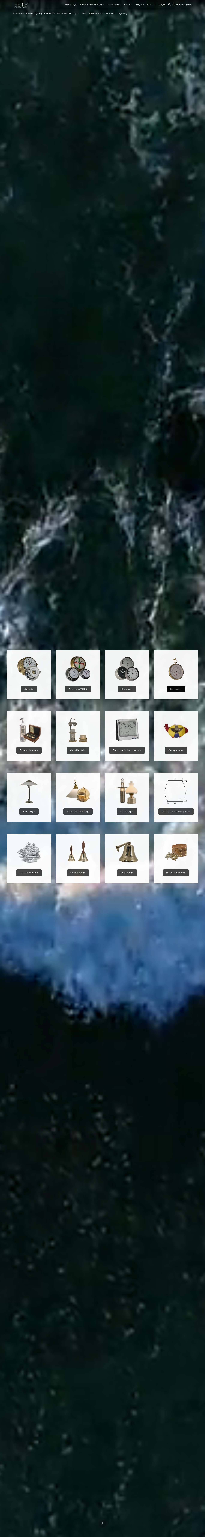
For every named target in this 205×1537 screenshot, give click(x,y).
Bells (84, 13)
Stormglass (74, 13)
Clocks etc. (18, 13)
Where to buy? (114, 4)
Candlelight (50, 13)
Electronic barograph (127, 750)
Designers (139, 4)
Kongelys (29, 811)
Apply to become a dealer (92, 4)
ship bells (127, 873)
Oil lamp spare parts (176, 811)
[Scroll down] (102, 1523)
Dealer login (71, 4)
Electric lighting (34, 13)
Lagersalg (122, 13)
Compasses (176, 750)
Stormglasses (29, 750)
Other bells (78, 873)
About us (151, 4)
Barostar (176, 689)
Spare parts (110, 13)
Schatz (29, 689)
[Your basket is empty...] (173, 5)
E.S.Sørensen (29, 873)
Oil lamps (62, 13)
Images (162, 4)
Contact (128, 4)
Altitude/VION (78, 689)
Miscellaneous (96, 13)
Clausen (127, 689)
